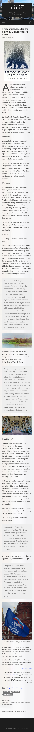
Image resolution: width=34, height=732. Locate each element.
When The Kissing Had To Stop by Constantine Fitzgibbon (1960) (16, 702)
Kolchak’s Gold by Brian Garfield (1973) (14, 710)
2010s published (10, 688)
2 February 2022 (7, 37)
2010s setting (18, 688)
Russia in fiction (17, 6)
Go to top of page (26, 668)
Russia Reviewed (10, 675)
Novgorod (15, 691)
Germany (7, 691)
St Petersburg (8, 694)
